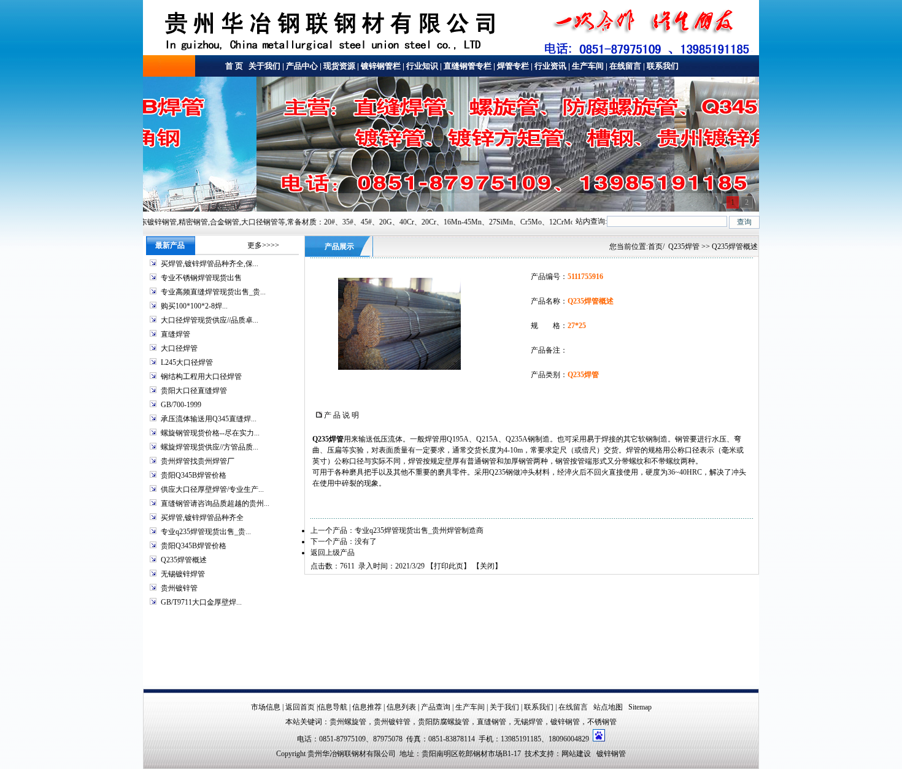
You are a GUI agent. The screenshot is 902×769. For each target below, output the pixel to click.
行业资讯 (550, 66)
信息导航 (332, 707)
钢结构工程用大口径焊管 (201, 376)
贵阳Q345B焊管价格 (193, 475)
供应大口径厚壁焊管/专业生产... (212, 489)
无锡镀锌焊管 (183, 574)
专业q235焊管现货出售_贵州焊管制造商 (419, 530)
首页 (655, 246)
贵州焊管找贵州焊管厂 (197, 461)
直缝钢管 (491, 721)
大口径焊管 (179, 348)
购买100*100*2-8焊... (194, 306)
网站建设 (576, 753)
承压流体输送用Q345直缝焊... (208, 419)
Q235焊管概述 (184, 560)
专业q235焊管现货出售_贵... (206, 531)
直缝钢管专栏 (467, 66)
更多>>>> (263, 245)
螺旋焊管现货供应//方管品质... (209, 447)
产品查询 (435, 707)
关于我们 (263, 66)
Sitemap (640, 707)
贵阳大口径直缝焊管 (194, 390)
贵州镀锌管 (179, 588)
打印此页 (448, 566)
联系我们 (663, 66)
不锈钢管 (602, 721)
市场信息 (265, 707)
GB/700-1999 (181, 404)
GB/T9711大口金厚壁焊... (201, 602)
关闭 (487, 566)
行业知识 (422, 66)
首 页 (234, 66)
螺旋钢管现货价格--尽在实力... (210, 433)
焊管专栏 (513, 66)
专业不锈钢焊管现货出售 (201, 278)
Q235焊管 (684, 246)
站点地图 (608, 707)
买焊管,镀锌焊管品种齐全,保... (209, 263)
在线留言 (625, 66)
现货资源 (339, 66)
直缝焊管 (175, 334)
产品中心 (302, 66)
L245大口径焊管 (187, 362)
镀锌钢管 (565, 721)
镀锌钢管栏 (381, 66)
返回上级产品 (332, 552)
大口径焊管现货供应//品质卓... (209, 320)
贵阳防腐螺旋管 (443, 721)
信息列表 (401, 707)
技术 (532, 753)
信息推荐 (367, 707)
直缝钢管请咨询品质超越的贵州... (215, 503)
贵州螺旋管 (348, 721)
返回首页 (300, 707)
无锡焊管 (528, 721)
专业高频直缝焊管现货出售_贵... (213, 292)
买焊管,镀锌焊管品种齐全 (202, 517)
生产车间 (588, 66)
